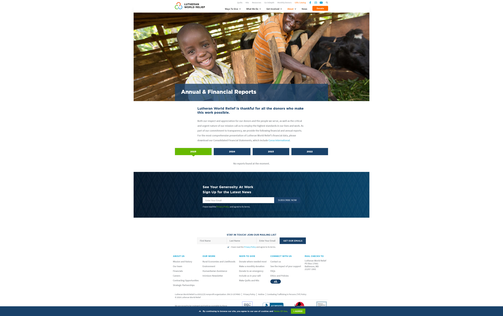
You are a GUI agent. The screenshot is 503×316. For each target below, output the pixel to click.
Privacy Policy (222, 206)
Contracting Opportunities (186, 280)
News (304, 8)
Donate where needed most (253, 261)
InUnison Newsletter (213, 275)
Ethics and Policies (279, 275)
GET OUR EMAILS (292, 241)
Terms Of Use (280, 311)
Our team (177, 266)
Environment (209, 266)
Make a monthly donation (251, 266)
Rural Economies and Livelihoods (219, 261)
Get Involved (272, 8)
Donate (320, 8)
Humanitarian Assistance (215, 270)
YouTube (321, 2)
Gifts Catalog (300, 2)
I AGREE (298, 311)
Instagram (315, 2)
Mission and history (182, 261)
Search (327, 2)
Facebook (310, 2)
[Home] (189, 6)
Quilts (239, 2)
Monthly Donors (284, 2)
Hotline (261, 294)
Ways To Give (231, 8)
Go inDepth (269, 2)
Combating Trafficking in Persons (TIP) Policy (286, 294)
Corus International (279, 140)
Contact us (275, 261)
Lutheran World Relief (184, 294)
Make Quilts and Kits (249, 280)
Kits (247, 2)
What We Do (252, 8)
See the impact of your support (285, 266)
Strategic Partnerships (184, 285)
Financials (178, 270)
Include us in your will (250, 275)
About (290, 8)
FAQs (272, 270)
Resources (256, 2)
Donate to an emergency (251, 270)
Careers (176, 275)
